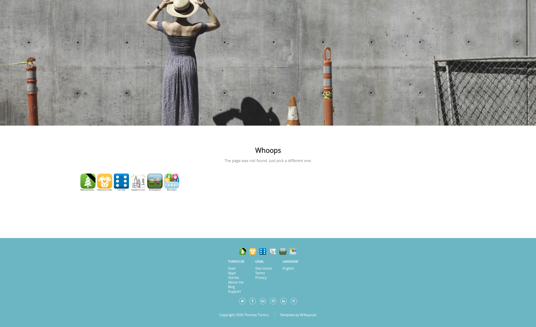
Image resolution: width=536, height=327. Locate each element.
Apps (232, 273)
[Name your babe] (252, 251)
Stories (233, 277)
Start (232, 268)
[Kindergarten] (283, 251)
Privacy (261, 277)
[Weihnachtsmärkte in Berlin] (242, 251)
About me (236, 282)
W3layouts (308, 315)
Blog (231, 287)
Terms (260, 273)
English (288, 268)
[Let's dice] (262, 251)
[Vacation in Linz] (272, 251)
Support (234, 291)
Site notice (263, 268)
